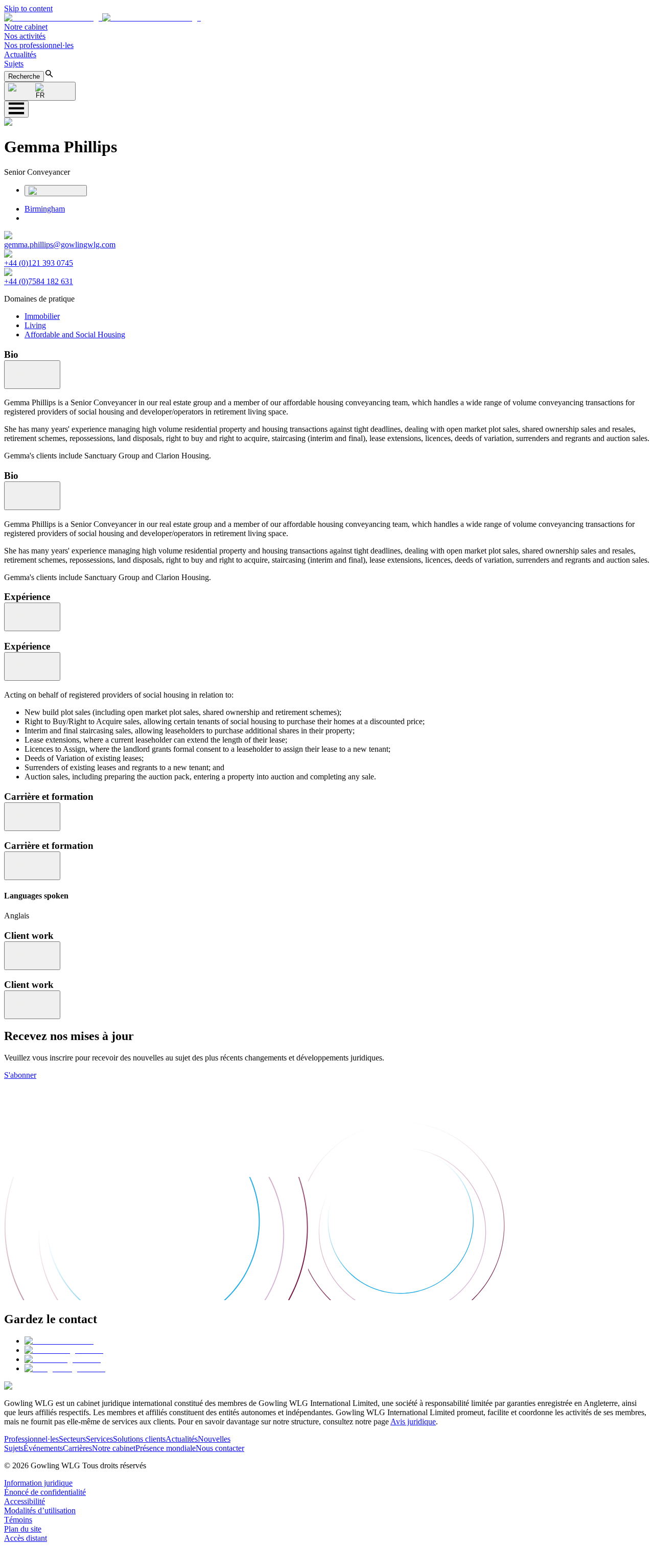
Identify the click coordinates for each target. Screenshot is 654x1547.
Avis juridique (413, 1421)
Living (35, 325)
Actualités (20, 54)
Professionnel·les (31, 1439)
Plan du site (22, 1529)
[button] (102, 17)
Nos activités (24, 36)
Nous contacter (220, 1448)
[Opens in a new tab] (59, 1340)
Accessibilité (24, 1501)
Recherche (24, 76)
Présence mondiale (165, 1448)
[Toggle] (32, 374)
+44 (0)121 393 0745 (38, 263)
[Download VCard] (56, 190)
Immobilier (42, 316)
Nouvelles (214, 1439)
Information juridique (38, 1483)
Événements (43, 1448)
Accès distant (25, 1538)
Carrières (77, 1448)
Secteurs (72, 1439)
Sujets (14, 63)
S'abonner (20, 1075)
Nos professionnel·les (39, 45)
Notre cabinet (26, 26)
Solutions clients (139, 1439)
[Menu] (16, 109)
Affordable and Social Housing (75, 334)
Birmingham (45, 208)
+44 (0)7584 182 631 (38, 281)
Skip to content (28, 8)
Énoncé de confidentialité (45, 1492)
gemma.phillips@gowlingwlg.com (59, 244)
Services (99, 1439)
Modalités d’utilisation (40, 1510)
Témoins (18, 1519)
